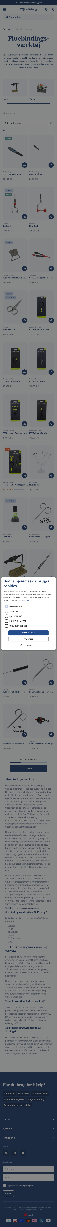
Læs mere (25, 600)
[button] (28, 645)
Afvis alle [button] (28, 639)
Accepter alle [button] (28, 633)
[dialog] (28, 613)
